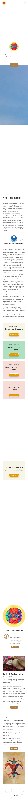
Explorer (14, 65)
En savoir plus (13, 334)
